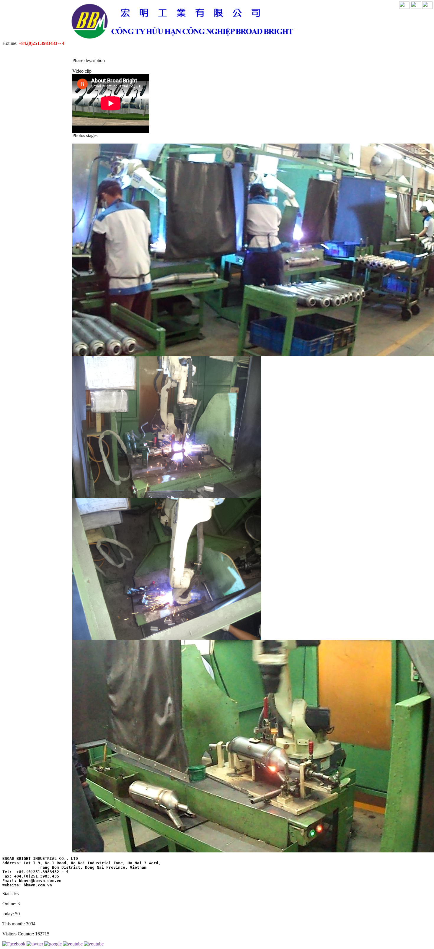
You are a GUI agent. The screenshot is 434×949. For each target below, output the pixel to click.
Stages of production (177, 51)
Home (80, 51)
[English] (416, 7)
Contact (334, 51)
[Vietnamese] (404, 7)
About (102, 51)
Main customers (294, 51)
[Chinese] (427, 7)
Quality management (240, 51)
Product (130, 51)
